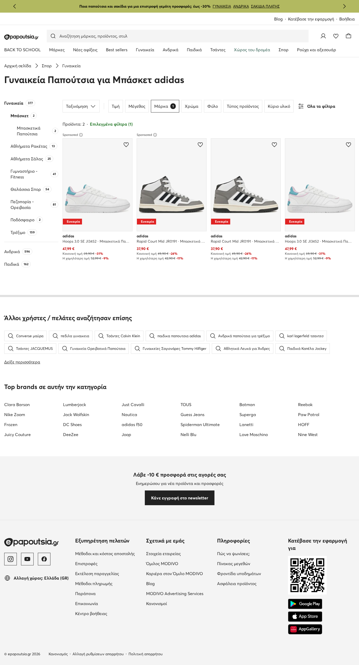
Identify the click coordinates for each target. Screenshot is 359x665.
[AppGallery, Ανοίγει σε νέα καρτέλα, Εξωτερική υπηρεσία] (305, 629)
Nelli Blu (188, 434)
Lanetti (246, 424)
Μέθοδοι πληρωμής (108, 583)
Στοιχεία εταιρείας (179, 553)
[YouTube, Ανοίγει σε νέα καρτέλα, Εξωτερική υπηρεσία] (27, 559)
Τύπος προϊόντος (243, 106)
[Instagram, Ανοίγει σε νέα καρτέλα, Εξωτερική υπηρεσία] (10, 559)
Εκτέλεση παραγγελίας (108, 573)
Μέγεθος (137, 106)
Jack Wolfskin (76, 414)
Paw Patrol (308, 414)
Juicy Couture (17, 434)
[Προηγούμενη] (14, 6)
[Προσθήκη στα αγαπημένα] (126, 144)
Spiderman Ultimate (200, 424)
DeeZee (70, 434)
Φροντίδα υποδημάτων (250, 573)
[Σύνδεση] (323, 36)
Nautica (129, 414)
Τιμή (116, 106)
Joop (126, 434)
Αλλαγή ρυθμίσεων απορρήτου (98, 654)
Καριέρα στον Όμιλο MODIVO (179, 573)
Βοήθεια (347, 19)
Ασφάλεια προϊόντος (250, 583)
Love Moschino (253, 434)
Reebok (305, 404)
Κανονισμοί (178, 603)
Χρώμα (191, 106)
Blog (281, 19)
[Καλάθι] (348, 36)
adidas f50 (132, 424)
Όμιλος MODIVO (179, 563)
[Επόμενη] (344, 6)
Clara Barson (17, 404)
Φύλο (212, 106)
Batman (247, 404)
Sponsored (70, 135)
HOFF (303, 424)
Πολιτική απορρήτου (146, 654)
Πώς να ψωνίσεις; (250, 553)
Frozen (10, 424)
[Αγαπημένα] (336, 36)
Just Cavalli (133, 404)
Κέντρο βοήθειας (108, 613)
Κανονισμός (58, 654)
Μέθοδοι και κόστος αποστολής (108, 553)
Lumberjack (74, 404)
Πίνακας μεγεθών (250, 563)
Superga (247, 414)
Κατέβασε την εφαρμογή (313, 19)
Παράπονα (107, 593)
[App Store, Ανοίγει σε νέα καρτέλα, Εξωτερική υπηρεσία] (305, 616)
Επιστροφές (108, 563)
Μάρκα (164, 106)
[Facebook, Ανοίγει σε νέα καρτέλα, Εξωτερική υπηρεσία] (44, 559)
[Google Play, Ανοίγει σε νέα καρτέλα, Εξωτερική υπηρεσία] (305, 604)
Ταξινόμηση (77, 106)
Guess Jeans (192, 414)
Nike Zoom (14, 414)
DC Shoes (72, 424)
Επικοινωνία (108, 603)
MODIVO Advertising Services (179, 593)
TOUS (186, 404)
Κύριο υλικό (279, 106)
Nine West (308, 434)
